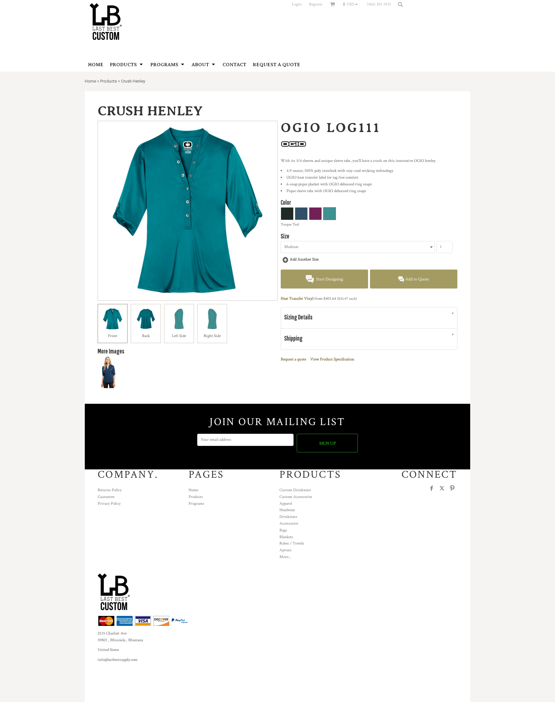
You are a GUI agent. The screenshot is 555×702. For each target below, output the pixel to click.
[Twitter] (441, 488)
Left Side (179, 336)
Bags (283, 530)
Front (112, 336)
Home (90, 81)
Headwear (287, 510)
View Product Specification (332, 359)
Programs (196, 503)
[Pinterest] (452, 488)
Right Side (212, 336)
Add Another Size (304, 259)
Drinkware (288, 517)
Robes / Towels (291, 543)
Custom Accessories (295, 497)
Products (108, 81)
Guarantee (106, 497)
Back (146, 336)
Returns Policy (110, 490)
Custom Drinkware (295, 490)
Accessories (288, 523)
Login (297, 4)
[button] (352, 4)
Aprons (285, 550)
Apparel (285, 503)
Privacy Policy (109, 503)
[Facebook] (431, 488)
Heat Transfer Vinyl (297, 298)
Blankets (286, 537)
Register (315, 4)
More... (285, 557)
